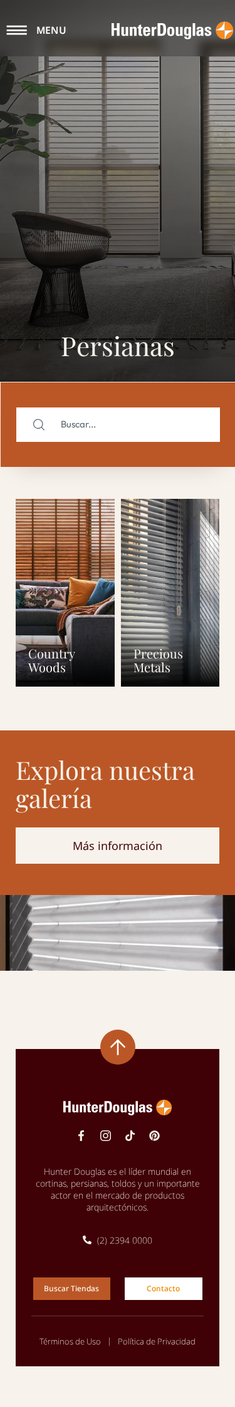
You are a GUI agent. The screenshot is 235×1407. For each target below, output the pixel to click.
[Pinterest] (154, 1136)
